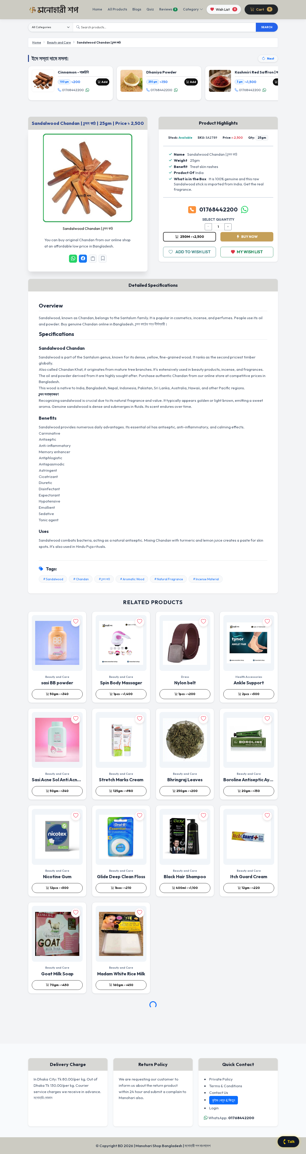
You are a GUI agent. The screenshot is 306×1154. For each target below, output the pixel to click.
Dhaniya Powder (161, 72)
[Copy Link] (93, 259)
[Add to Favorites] (103, 259)
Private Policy (221, 1079)
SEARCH (266, 27)
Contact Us (218, 1092)
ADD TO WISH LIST (193, 251)
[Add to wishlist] (75, 622)
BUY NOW (249, 237)
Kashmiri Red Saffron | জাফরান (260, 72)
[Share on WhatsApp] (73, 259)
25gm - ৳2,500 (191, 237)
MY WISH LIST (250, 251)
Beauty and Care (59, 42)
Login (214, 1108)
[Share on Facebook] (83, 259)
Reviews (167, 9)
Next (270, 59)
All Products (117, 9)
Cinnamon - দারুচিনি (73, 72)
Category (191, 9)
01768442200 (73, 90)
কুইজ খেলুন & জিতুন (223, 1100)
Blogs (136, 9)
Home (97, 9)
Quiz (150, 9)
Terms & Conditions (225, 1085)
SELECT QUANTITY (218, 219)
